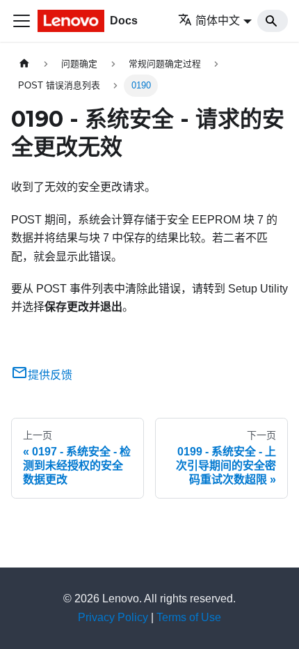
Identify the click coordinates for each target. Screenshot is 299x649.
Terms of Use (188, 617)
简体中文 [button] (217, 20)
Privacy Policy (113, 617)
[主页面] (24, 64)
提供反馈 (50, 375)
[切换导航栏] (21, 20)
